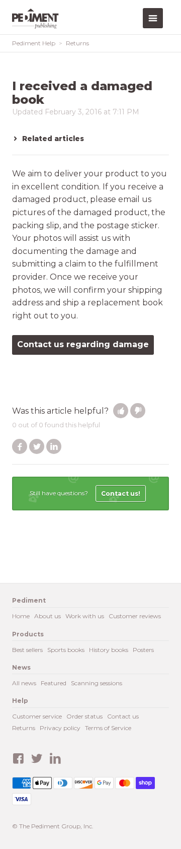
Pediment (37, 19)
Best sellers (27, 650)
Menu (153, 18)
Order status (84, 716)
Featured (53, 683)
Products (28, 634)
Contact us (123, 716)
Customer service (37, 716)
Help (20, 700)
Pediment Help (33, 43)
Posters (143, 650)
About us (47, 616)
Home (21, 616)
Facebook (19, 446)
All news (24, 683)
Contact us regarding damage (83, 344)
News (21, 667)
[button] (120, 410)
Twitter (36, 446)
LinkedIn (53, 446)
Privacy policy (60, 728)
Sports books (65, 650)
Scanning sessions (96, 683)
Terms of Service (108, 728)
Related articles (53, 139)
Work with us (84, 616)
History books (108, 650)
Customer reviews (135, 616)
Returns (77, 43)
